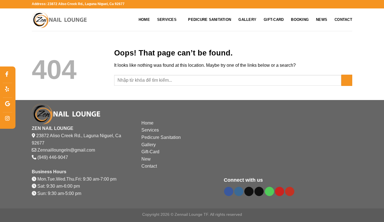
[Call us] (269, 191)
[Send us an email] (259, 191)
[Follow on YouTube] (289, 191)
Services (167, 19)
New (146, 159)
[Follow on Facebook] (228, 191)
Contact (343, 19)
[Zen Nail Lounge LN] (60, 19)
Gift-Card (274, 19)
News (321, 19)
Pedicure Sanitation (209, 19)
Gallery (247, 19)
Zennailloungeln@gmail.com (66, 150)
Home (144, 19)
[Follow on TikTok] (249, 191)
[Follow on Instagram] (238, 191)
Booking (300, 19)
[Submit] (346, 80)
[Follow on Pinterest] (279, 191)
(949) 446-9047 (52, 157)
